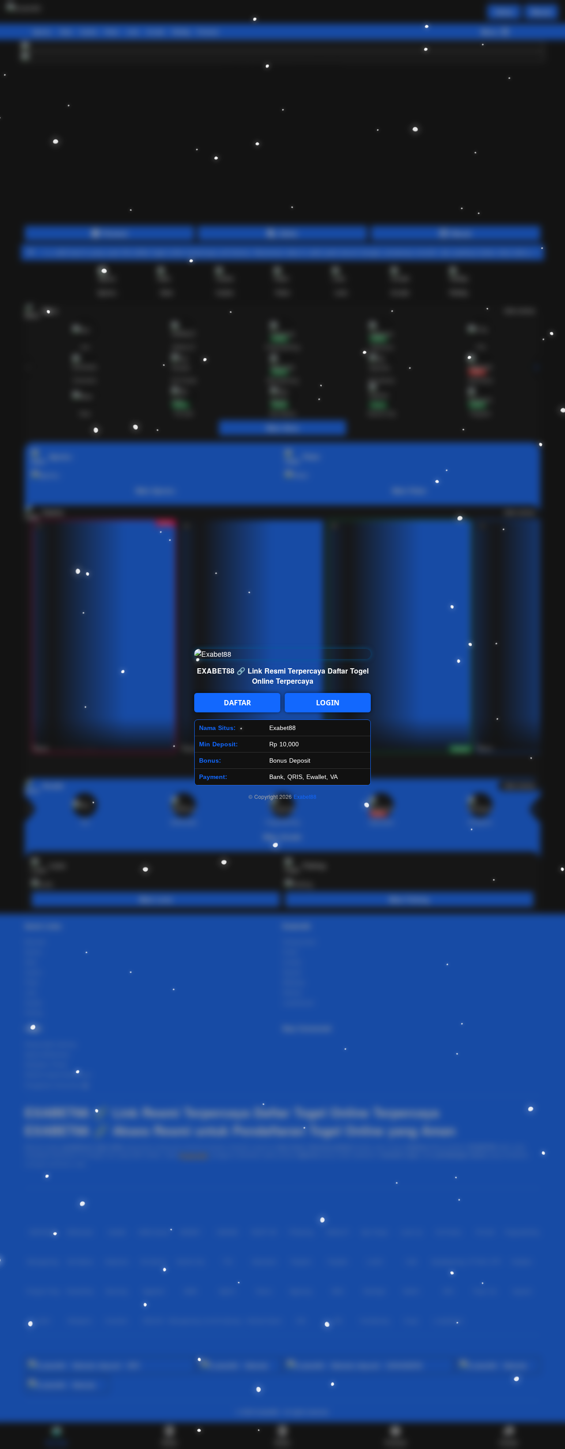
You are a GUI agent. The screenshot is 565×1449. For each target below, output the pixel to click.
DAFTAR (237, 703)
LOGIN (327, 703)
